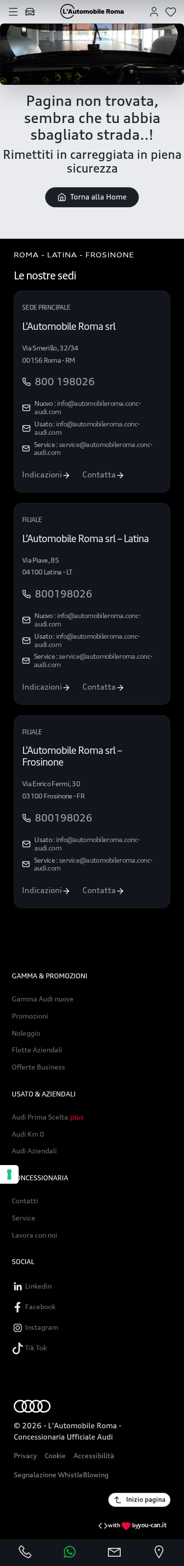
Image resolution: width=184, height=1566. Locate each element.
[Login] (154, 11)
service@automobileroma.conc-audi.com (93, 448)
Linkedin (38, 1286)
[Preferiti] (171, 11)
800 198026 (65, 382)
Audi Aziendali (34, 1151)
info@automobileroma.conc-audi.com (87, 407)
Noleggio (26, 1033)
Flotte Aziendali (37, 1050)
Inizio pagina (145, 1499)
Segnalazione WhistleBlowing (61, 1474)
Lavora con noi (34, 1235)
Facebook (39, 1306)
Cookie (55, 1455)
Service (23, 1218)
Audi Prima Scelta (47, 1117)
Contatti (25, 1201)
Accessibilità (94, 1455)
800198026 (63, 594)
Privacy (25, 1455)
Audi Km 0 (28, 1134)
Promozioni (30, 1016)
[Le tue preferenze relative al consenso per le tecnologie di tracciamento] (9, 1174)
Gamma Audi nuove (43, 999)
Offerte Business (38, 1067)
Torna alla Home (98, 196)
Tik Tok (35, 1347)
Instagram (41, 1327)
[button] (13, 11)
